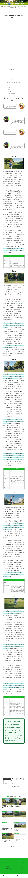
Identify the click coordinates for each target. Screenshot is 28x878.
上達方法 (20, 871)
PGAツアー (7, 780)
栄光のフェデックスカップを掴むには (14, 82)
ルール (7, 866)
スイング (20, 866)
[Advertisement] (14, 52)
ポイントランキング (9, 783)
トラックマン (7, 873)
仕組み (9, 86)
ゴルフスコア (8, 778)
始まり (9, 84)
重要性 (9, 87)
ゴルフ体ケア (20, 873)
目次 (12, 79)
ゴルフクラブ (7, 864)
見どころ (9, 89)
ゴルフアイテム (7, 868)
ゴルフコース (20, 862)
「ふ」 (14, 778)
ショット (20, 864)
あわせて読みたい (11, 93)
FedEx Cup (21, 778)
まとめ (9, 91)
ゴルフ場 (20, 868)
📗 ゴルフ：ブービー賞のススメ (13, 735)
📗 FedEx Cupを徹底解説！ (12, 724)
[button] (25, 455)
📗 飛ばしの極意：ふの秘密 (12, 727)
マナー (7, 871)
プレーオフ (14, 780)
